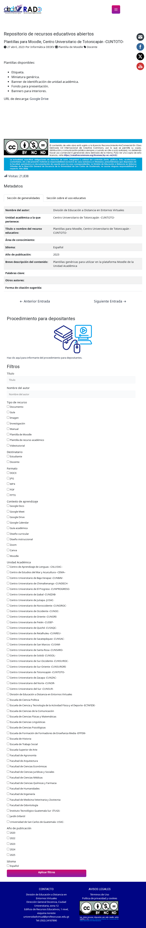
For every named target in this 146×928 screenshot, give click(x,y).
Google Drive (39, 98)
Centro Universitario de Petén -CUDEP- (31, 622)
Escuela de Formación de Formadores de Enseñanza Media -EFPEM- (47, 733)
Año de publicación (19, 828)
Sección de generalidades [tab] (23, 198)
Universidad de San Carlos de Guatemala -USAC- (36, 822)
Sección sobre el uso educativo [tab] (66, 198)
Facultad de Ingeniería (22, 794)
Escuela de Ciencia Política (24, 699)
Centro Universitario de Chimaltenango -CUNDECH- (38, 583)
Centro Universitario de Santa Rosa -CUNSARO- (36, 650)
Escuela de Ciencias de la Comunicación (31, 711)
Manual (13, 429)
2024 (12, 849)
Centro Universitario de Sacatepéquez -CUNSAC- (36, 638)
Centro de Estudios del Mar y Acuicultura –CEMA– (37, 572)
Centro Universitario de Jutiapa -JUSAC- (31, 600)
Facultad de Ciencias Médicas (26, 777)
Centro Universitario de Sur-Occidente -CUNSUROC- (38, 661)
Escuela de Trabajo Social (23, 744)
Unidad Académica (19, 562)
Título (10, 373)
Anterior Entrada (35, 301)
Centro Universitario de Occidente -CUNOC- (34, 611)
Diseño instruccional (21, 539)
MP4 (12, 484)
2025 (12, 855)
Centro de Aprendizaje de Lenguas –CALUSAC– (36, 566)
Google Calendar (19, 522)
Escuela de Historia (20, 738)
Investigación (17, 423)
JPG (11, 478)
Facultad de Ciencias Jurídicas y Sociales (31, 772)
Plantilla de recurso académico (26, 440)
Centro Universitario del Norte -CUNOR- (32, 683)
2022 (12, 838)
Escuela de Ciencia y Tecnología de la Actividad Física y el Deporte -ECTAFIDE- (52, 705)
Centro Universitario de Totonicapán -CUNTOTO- (37, 672)
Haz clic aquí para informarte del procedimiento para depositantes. (44, 357)
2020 (12, 832)
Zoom (13, 544)
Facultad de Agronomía (22, 755)
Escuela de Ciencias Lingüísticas (27, 722)
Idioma (11, 861)
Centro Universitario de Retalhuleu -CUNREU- (35, 633)
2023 (12, 844)
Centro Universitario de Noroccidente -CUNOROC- (38, 605)
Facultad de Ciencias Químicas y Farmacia (32, 783)
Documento (16, 406)
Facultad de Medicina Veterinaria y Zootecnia (34, 799)
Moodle (14, 556)
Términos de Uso (99, 894)
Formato (12, 468)
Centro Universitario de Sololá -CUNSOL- (32, 655)
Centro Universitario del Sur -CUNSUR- (31, 689)
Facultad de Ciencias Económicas (28, 766)
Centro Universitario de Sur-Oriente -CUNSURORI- (37, 666)
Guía (12, 412)
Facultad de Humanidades (24, 788)
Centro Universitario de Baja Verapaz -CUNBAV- (36, 578)
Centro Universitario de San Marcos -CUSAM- (35, 644)
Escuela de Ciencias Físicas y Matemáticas (32, 716)
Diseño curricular (19, 533)
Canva (13, 550)
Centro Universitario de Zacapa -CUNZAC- (33, 677)
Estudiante (15, 456)
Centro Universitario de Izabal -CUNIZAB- (32, 594)
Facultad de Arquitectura (23, 761)
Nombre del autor (18, 388)
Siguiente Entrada (110, 301)
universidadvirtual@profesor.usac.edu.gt (46, 916)
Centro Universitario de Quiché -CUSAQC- (33, 627)
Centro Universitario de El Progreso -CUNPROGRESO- (39, 589)
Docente (14, 462)
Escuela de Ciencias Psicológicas (27, 727)
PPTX (12, 495)
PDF (11, 489)
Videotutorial (17, 445)
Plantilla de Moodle (20, 434)
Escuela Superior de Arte (23, 749)
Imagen (14, 417)
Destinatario (14, 452)
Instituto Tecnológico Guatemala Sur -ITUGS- (34, 810)
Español (14, 866)
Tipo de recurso (17, 402)
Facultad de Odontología (23, 805)
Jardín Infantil (17, 816)
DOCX (13, 473)
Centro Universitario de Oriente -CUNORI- (33, 616)
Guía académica (18, 528)
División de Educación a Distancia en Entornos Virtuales (40, 694)
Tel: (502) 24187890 (46, 920)
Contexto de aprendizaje (22, 501)
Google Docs (16, 506)
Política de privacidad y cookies (99, 898)
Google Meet (17, 511)
